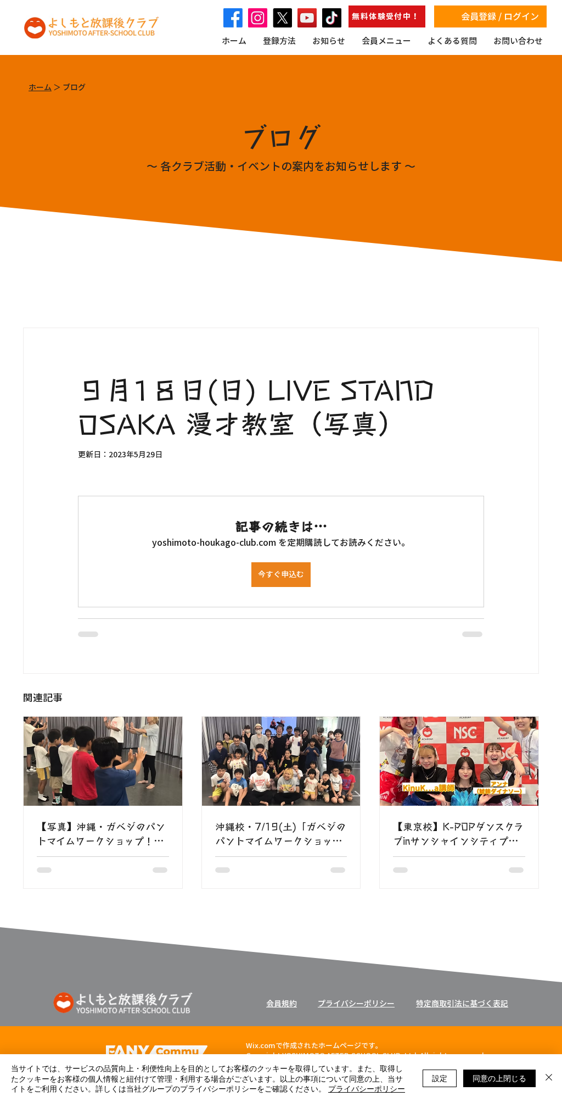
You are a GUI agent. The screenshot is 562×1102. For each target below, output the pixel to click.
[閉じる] (548, 1078)
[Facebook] (233, 17)
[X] (282, 17)
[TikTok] (331, 17)
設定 (439, 1077)
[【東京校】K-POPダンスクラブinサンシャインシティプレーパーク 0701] (459, 761)
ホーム (40, 87)
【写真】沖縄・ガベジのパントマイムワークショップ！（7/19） (101, 833)
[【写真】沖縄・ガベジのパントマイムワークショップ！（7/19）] (103, 761)
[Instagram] (257, 17)
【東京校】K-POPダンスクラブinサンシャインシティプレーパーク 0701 (458, 833)
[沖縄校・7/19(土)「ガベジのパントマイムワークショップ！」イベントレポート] (281, 761)
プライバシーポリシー (366, 1088)
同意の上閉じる (499, 1077)
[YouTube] (307, 17)
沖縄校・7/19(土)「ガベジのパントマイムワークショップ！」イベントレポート (280, 833)
